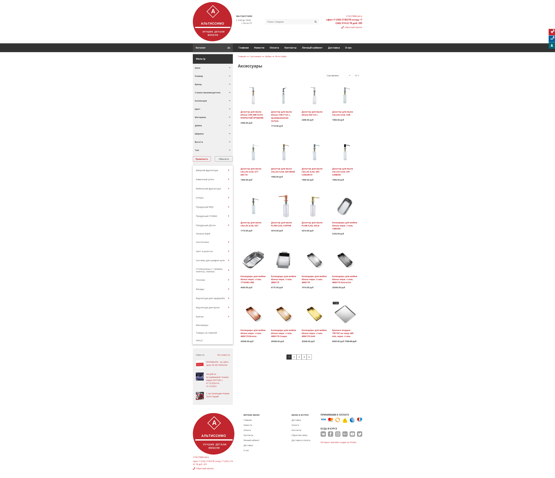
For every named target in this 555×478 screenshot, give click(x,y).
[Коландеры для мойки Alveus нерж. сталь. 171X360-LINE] (253, 259)
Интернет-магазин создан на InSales (338, 442)
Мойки (268, 56)
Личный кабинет (312, 47)
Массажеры (202, 325)
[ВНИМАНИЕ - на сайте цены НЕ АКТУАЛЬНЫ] (200, 364)
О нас (348, 47)
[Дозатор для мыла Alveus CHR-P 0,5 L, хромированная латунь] (283, 95)
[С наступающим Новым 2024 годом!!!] (200, 396)
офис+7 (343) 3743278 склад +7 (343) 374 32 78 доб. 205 (344, 21)
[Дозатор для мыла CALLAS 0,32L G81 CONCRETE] (314, 152)
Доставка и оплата (301, 440)
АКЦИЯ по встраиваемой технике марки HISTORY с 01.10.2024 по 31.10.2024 (217, 380)
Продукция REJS (204, 207)
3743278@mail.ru (354, 16)
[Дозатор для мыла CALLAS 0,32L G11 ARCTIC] (253, 152)
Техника (200, 280)
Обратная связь (299, 435)
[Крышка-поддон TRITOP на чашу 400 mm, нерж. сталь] (345, 313)
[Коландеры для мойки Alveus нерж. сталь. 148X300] (345, 206)
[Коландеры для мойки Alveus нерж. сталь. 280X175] (283, 259)
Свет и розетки (204, 251)
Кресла (199, 316)
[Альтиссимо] (212, 21)
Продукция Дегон (206, 225)
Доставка (334, 47)
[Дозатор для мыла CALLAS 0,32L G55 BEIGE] (283, 152)
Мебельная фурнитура (208, 188)
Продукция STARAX (206, 216)
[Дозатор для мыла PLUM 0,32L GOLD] (314, 206)
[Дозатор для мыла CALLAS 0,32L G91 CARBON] (345, 152)
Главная (244, 47)
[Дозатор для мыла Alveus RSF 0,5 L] (314, 95)
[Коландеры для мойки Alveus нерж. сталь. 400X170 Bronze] (253, 313)
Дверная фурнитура (207, 170)
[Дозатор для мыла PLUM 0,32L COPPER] (283, 206)
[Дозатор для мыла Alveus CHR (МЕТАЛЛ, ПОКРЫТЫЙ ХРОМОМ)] (253, 95)
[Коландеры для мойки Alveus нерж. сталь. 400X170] (314, 259)
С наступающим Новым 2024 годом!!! (217, 395)
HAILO (199, 340)
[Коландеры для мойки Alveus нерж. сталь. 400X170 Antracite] (345, 259)
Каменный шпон (205, 179)
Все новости (223, 354)
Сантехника (202, 242)
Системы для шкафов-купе (210, 260)
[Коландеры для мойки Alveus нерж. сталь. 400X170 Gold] (314, 313)
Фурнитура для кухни (208, 307)
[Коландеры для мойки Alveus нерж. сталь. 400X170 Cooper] (283, 313)
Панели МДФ (203, 233)
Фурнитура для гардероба (210, 298)
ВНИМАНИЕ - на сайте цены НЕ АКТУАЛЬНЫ (217, 363)
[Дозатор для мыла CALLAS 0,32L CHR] (345, 95)
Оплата (274, 47)
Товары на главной (206, 332)
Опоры (200, 197)
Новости (259, 47)
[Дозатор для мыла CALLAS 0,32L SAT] (253, 206)
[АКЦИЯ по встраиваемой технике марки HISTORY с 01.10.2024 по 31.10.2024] (200, 376)
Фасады (200, 289)
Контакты (290, 47)
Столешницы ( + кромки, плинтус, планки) (209, 270)
